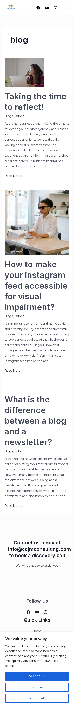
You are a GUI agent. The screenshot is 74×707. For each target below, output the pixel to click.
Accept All (37, 676)
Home (37, 631)
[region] (37, 669)
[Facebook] (38, 8)
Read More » (14, 175)
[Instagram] (55, 8)
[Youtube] (47, 8)
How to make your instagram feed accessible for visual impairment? (36, 285)
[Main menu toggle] (65, 7)
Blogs (9, 116)
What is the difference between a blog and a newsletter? (35, 420)
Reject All (37, 698)
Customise (37, 687)
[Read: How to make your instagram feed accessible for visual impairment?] (37, 222)
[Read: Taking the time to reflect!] (24, 72)
